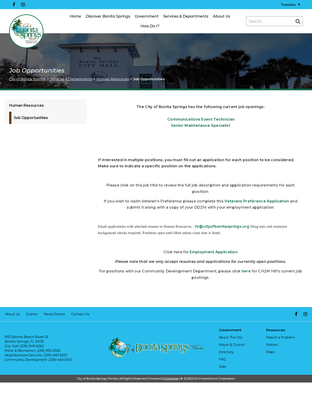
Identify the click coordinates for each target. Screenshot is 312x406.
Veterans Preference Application (257, 201)
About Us (221, 16)
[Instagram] (22, 4)
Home (75, 16)
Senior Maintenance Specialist (200, 125)
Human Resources (112, 79)
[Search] (297, 21)
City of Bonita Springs (27, 79)
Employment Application (214, 252)
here (246, 271)
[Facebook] (13, 4)
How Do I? (149, 26)
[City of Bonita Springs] (26, 31)
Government (147, 16)
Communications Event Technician (201, 119)
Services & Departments (185, 16)
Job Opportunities (31, 118)
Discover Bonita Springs (108, 16)
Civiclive (172, 378)
